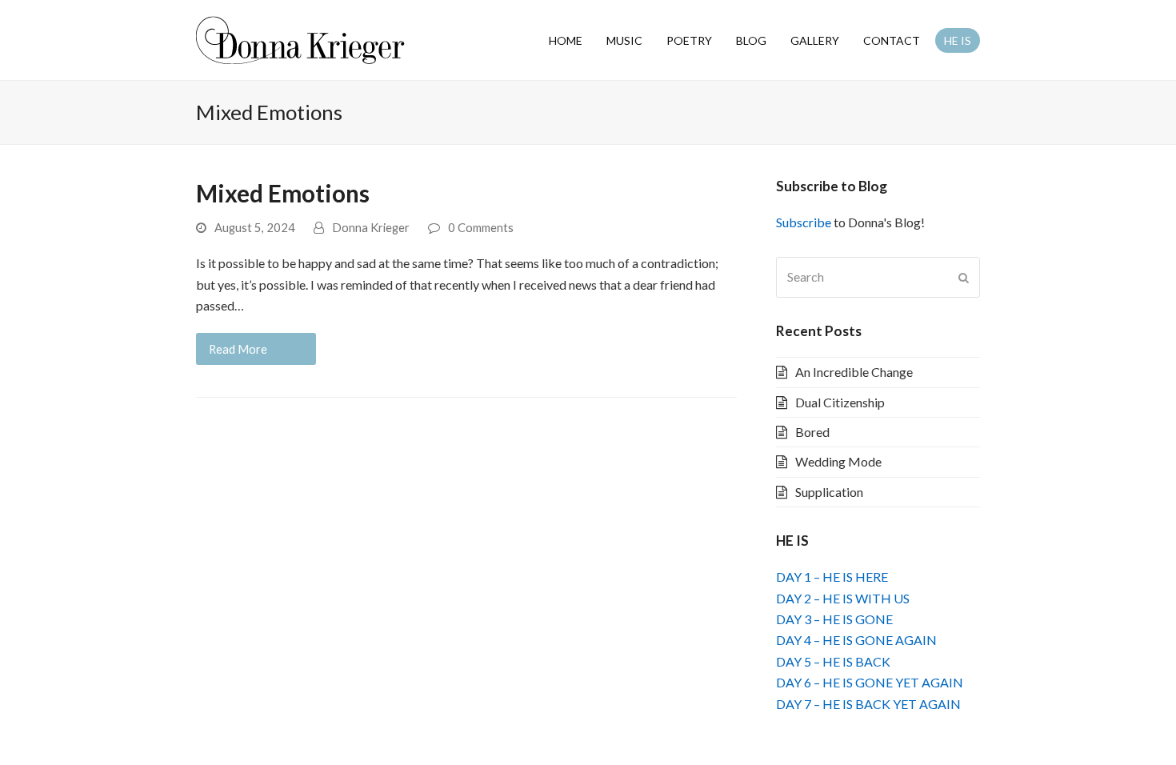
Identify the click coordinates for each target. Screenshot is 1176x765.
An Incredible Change (854, 371)
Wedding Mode (838, 461)
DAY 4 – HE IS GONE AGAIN (856, 639)
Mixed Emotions (283, 193)
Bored (812, 431)
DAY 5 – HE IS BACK (833, 661)
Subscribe (803, 222)
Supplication (829, 491)
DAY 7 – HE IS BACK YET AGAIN (868, 703)
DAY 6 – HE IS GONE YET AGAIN (869, 682)
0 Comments (481, 227)
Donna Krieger (371, 227)
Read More (238, 349)
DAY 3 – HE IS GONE (834, 619)
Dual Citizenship (840, 402)
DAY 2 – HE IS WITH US (843, 598)
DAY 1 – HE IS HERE (832, 576)
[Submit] (963, 278)
